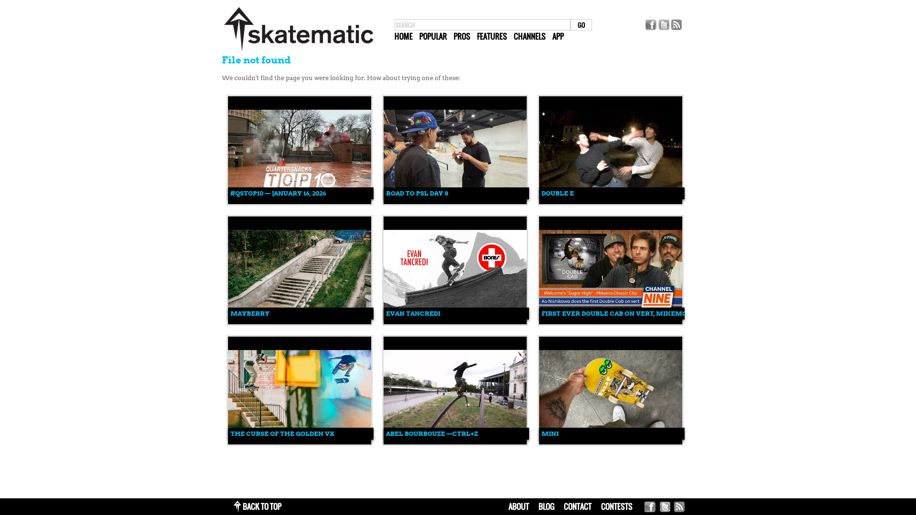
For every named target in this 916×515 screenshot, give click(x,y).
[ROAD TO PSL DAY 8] (455, 202)
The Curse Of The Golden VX (282, 433)
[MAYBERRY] (299, 322)
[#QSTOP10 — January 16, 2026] (299, 202)
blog (546, 506)
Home (404, 36)
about (519, 506)
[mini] (610, 442)
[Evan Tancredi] (455, 322)
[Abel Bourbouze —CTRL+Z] (455, 442)
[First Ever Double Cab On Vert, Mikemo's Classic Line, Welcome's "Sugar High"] (610, 322)
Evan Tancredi (413, 313)
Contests (617, 506)
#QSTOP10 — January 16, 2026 (278, 193)
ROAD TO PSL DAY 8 (417, 193)
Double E (557, 193)
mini (550, 433)
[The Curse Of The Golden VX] (299, 442)
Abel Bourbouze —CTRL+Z (432, 433)
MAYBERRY (250, 313)
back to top (262, 506)
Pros (462, 36)
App (558, 36)
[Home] (298, 51)
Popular (433, 36)
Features (492, 36)
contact (578, 506)
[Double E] (610, 202)
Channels (530, 36)
